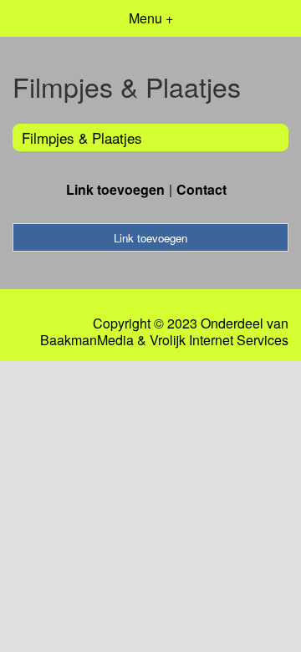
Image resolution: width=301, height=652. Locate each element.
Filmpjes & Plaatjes (82, 137)
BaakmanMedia (87, 340)
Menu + (151, 18)
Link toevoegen (115, 189)
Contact (201, 189)
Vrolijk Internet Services (219, 340)
